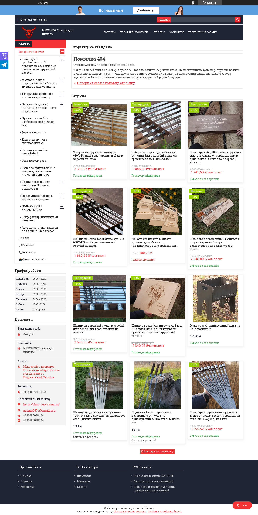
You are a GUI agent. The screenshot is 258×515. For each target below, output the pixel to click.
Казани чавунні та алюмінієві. (35, 151)
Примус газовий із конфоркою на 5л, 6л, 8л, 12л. (38, 122)
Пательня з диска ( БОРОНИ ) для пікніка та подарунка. (39, 108)
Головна (110, 32)
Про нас (159, 32)
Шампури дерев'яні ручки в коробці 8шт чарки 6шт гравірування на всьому (98, 329)
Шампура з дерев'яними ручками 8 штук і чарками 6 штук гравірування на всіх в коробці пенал (215, 244)
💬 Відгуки (26, 245)
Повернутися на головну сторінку (106, 83)
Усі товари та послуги (156, 451)
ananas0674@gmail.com (39, 410)
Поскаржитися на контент (130, 511)
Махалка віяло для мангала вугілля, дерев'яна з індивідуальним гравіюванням (154, 242)
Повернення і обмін (202, 32)
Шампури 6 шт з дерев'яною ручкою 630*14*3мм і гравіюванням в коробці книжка (98, 242)
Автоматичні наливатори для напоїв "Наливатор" (40, 229)
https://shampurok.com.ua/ (41, 404)
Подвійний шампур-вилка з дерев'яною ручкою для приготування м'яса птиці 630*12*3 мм (156, 417)
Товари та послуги (134, 32)
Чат (245, 505)
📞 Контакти (27, 252)
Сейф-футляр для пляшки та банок (40, 218)
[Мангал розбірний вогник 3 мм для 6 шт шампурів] (215, 298)
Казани (82, 487)
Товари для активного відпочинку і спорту (37, 95)
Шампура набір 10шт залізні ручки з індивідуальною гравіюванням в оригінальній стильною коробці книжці (215, 157)
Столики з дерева (34, 160)
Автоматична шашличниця (153, 481)
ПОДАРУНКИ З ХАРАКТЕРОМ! (32, 208)
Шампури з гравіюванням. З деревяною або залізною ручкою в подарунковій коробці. (39, 65)
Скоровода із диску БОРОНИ (153, 476)
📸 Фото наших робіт (33, 259)
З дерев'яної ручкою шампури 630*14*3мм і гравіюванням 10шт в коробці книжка (98, 156)
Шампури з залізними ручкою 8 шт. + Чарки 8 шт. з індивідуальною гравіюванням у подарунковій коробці (156, 330)
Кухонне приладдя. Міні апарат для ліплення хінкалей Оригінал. (39, 171)
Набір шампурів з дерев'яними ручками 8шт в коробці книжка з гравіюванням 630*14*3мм (154, 156)
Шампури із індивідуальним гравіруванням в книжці (154, 488)
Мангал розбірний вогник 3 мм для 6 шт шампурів (215, 327)
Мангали (83, 481)
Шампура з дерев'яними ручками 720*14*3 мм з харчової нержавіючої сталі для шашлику (99, 416)
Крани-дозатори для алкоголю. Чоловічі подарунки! (36, 185)
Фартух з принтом (34, 132)
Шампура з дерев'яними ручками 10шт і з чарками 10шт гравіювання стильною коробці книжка (215, 416)
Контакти (176, 32)
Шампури (84, 476)
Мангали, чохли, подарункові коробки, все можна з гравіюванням (39, 83)
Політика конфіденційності (165, 511)
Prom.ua (149, 508)
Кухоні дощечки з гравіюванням (34, 141)
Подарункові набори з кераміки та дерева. (37, 197)
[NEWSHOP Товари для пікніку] (29, 32)
